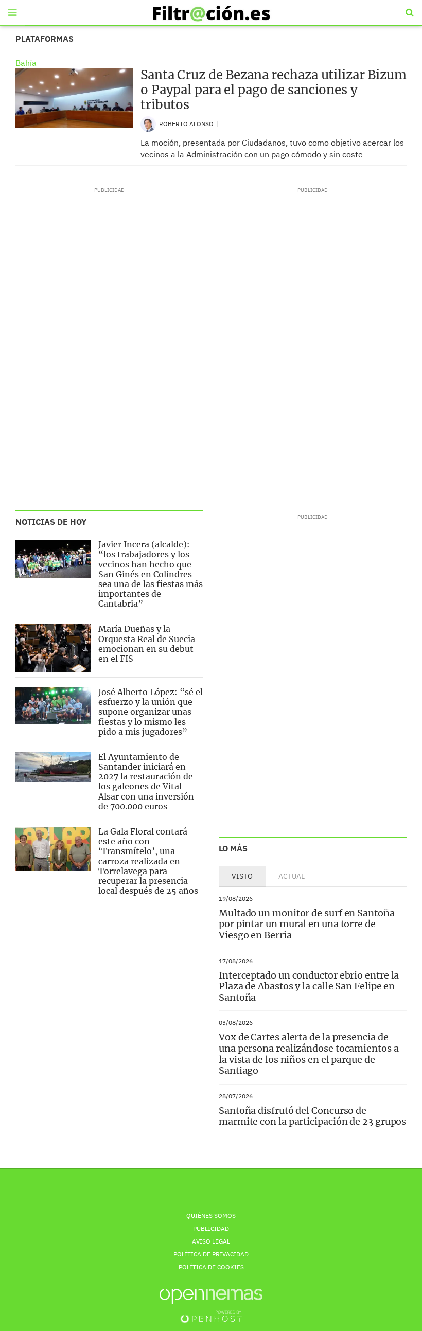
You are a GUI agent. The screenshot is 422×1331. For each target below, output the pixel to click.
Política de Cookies (211, 1267)
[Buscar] (409, 13)
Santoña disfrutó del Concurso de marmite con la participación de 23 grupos (312, 1116)
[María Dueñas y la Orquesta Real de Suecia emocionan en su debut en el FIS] (53, 647)
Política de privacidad (211, 1254)
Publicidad (211, 1228)
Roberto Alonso (187, 124)
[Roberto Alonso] (148, 123)
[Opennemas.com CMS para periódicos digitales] (211, 1305)
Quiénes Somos (211, 1215)
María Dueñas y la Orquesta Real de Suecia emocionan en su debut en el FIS (146, 644)
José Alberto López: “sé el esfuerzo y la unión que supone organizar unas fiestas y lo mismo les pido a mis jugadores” (150, 712)
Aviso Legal (211, 1241)
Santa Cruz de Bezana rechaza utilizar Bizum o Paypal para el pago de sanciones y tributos (273, 90)
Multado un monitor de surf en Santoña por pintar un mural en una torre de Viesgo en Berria (307, 924)
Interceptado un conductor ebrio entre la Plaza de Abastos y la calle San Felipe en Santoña (309, 986)
